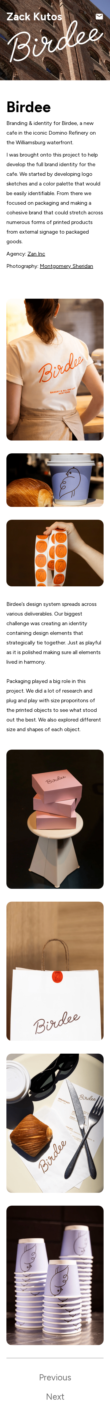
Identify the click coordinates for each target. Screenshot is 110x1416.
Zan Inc (36, 253)
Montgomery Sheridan (66, 266)
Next (55, 1397)
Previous (55, 1377)
